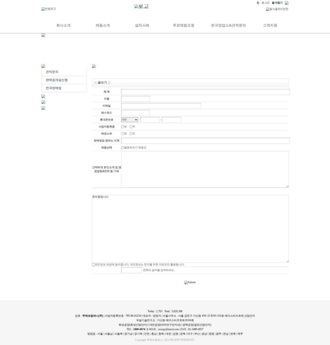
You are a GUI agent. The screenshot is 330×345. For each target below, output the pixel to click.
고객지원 (270, 25)
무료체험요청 (183, 25)
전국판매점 (54, 88)
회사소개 (63, 25)
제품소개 (103, 25)
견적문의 (52, 72)
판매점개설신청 (57, 80)
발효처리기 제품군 (136, 147)
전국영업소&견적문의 (228, 25)
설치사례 (142, 25)
